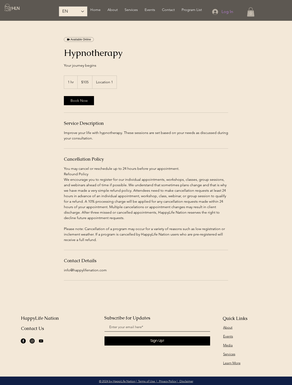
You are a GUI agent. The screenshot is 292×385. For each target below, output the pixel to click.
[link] (79, 100)
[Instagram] (32, 340)
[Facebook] (23, 340)
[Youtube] (41, 340)
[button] (251, 12)
